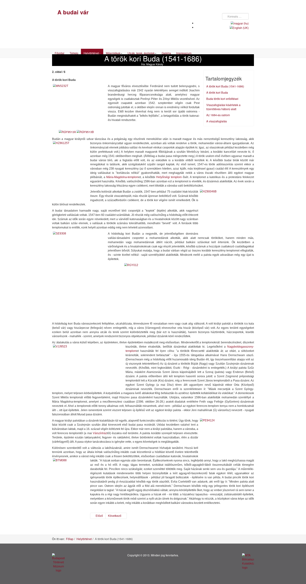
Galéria (166, 53)
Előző (99, 516)
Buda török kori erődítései (222, 99)
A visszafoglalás (216, 121)
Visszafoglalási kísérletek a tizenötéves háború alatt (223, 107)
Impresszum (183, 53)
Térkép (74, 53)
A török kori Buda (217, 92)
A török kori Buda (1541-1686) (225, 86)
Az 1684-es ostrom (218, 115)
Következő (115, 516)
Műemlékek (113, 53)
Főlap (69, 539)
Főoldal (59, 53)
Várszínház (100, 433)
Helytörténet (91, 53)
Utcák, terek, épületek (141, 53)
